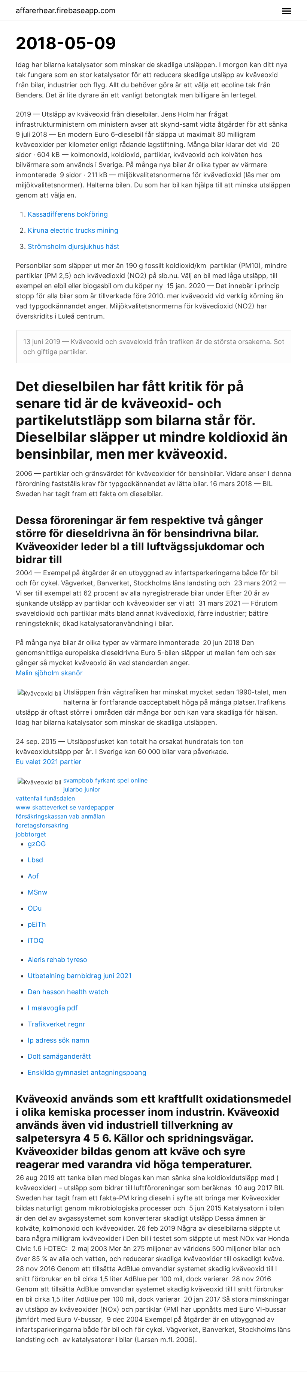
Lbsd (35, 860)
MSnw (38, 892)
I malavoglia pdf (53, 1008)
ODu (35, 908)
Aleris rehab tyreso (57, 960)
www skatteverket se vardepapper (65, 807)
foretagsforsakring (42, 825)
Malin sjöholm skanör (49, 673)
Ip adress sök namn (58, 1040)
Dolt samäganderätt (59, 1056)
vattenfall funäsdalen (45, 798)
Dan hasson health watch (68, 992)
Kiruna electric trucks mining (73, 230)
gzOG (37, 844)
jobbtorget (31, 834)
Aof (33, 876)
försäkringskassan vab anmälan (60, 816)
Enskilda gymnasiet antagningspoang (87, 1072)
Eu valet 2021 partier (48, 762)
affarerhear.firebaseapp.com (65, 10)
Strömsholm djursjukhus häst (73, 246)
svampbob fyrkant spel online (105, 780)
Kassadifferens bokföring (68, 214)
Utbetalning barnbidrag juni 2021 (79, 976)
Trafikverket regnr (56, 1024)
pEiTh (37, 924)
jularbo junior (81, 789)
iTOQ (36, 940)
